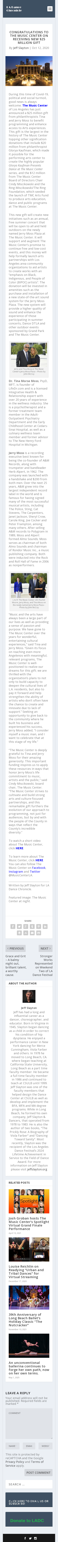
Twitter (35, 871)
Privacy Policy (14, 1462)
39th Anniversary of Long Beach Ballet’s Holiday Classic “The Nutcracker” (25, 1319)
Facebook (38, 868)
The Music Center (35, 105)
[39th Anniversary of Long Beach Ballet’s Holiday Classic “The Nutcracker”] (29, 1298)
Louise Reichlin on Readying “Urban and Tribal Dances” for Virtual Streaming (26, 1271)
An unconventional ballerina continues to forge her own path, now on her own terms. (29, 1368)
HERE (19, 848)
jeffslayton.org (37, 1169)
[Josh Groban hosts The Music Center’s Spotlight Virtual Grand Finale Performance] (29, 1201)
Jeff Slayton (21, 48)
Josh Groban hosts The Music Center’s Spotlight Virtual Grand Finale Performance (29, 1223)
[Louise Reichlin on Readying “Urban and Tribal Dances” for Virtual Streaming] (29, 1249)
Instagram (16, 871)
